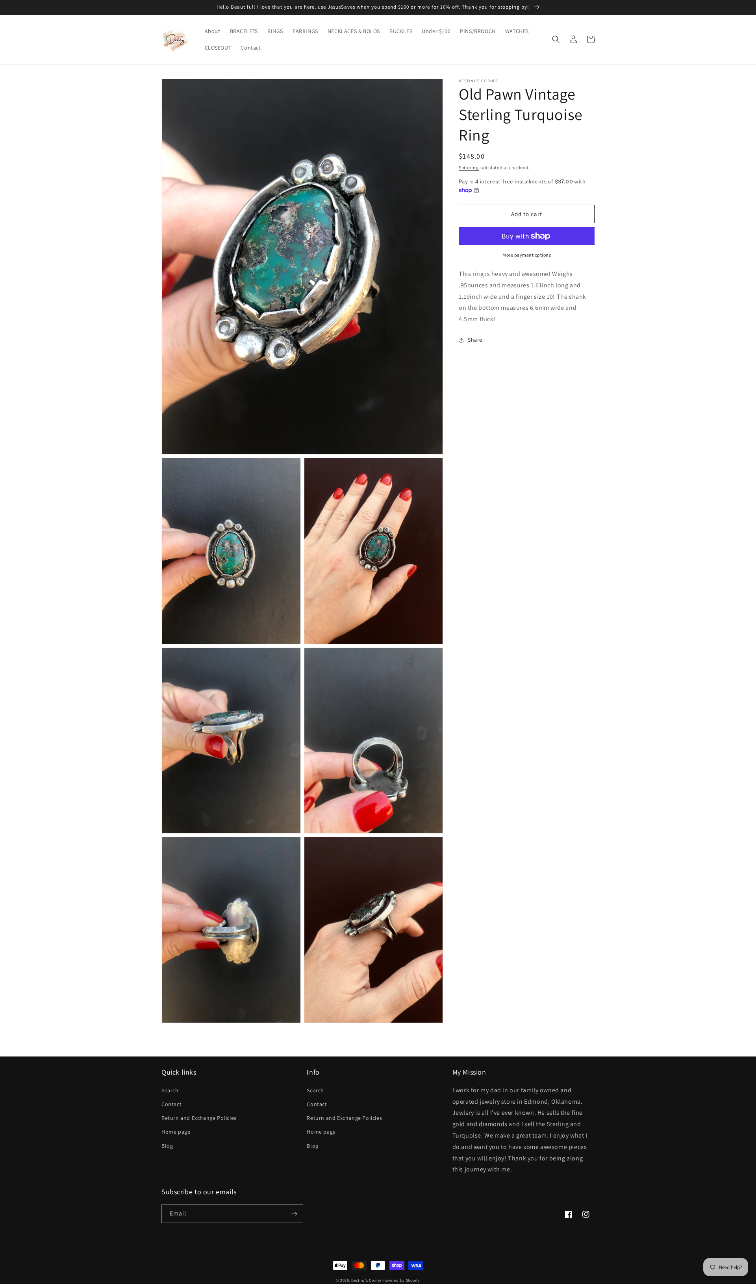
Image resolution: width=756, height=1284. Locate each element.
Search (170, 1090)
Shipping (469, 167)
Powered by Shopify (401, 1280)
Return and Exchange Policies (199, 1117)
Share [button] (475, 339)
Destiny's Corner (366, 1280)
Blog (167, 1145)
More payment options (526, 255)
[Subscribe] (294, 1213)
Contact (171, 1104)
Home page (175, 1131)
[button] (556, 39)
